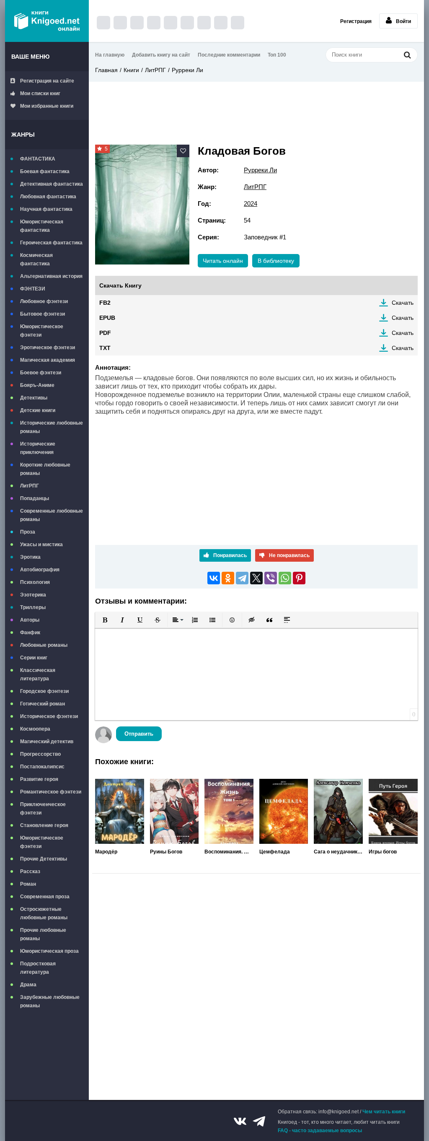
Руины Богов (166, 852)
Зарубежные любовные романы (50, 1001)
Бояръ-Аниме (37, 385)
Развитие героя (39, 779)
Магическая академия (47, 360)
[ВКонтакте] (213, 578)
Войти (403, 21)
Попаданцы (34, 498)
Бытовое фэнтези (42, 314)
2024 (250, 203)
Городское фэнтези (44, 691)
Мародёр (106, 852)
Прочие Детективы (43, 859)
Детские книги (37, 410)
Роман (28, 884)
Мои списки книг (40, 93)
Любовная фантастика (48, 197)
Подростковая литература (38, 968)
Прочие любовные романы (43, 934)
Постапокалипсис (42, 767)
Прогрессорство (40, 754)
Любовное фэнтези (44, 301)
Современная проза (45, 897)
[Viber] (270, 578)
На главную (109, 55)
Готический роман (42, 704)
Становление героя (44, 825)
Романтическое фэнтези (50, 792)
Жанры (23, 134)
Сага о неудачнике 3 (338, 852)
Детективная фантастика (51, 184)
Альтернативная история (51, 276)
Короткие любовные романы (45, 469)
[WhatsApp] (285, 578)
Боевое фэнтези (40, 373)
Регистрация (356, 21)
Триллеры (33, 607)
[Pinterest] (299, 578)
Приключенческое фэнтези (43, 808)
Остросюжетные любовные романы (43, 913)
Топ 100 (277, 55)
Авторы (29, 620)
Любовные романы (43, 645)
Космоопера (35, 729)
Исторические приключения (37, 448)
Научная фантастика (46, 209)
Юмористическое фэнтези (41, 331)
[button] (105, 620)
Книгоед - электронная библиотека (47, 21)
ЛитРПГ (29, 486)
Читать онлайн (223, 260)
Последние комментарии (229, 55)
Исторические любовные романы (51, 427)
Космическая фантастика (36, 259)
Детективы (33, 398)
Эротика (30, 557)
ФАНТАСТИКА (37, 159)
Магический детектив (46, 741)
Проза (27, 532)
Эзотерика (33, 595)
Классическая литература (37, 674)
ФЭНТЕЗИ (32, 289)
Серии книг (33, 658)
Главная (106, 70)
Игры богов (383, 852)
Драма (28, 985)
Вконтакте (240, 1121)
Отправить (138, 734)
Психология (35, 582)
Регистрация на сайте (47, 81)
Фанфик (30, 632)
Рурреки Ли (187, 70)
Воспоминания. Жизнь (228, 852)
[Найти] (407, 54)
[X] (256, 578)
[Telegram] (242, 578)
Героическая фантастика (51, 243)
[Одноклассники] (228, 578)
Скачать (402, 302)
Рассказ (30, 871)
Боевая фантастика (45, 171)
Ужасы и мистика (41, 544)
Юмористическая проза (49, 951)
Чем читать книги (383, 1112)
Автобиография (39, 570)
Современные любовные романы (51, 515)
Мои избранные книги (46, 106)
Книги (131, 70)
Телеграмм (259, 1121)
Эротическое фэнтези (47, 347)
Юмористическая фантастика (41, 226)
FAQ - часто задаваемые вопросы (320, 1130)
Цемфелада (274, 852)
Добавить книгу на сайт (161, 55)
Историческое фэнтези (49, 716)
